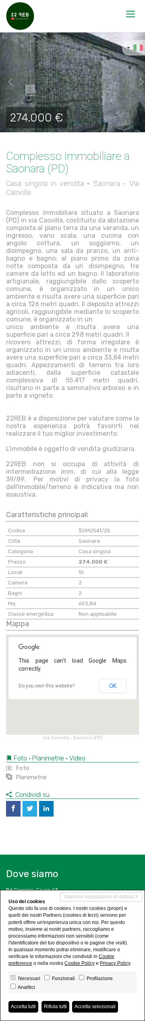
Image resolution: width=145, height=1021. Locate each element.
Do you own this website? (47, 686)
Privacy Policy (115, 963)
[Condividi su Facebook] (13, 809)
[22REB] (20, 16)
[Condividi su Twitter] (30, 809)
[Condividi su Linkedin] (46, 809)
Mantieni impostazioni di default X (101, 897)
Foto (21, 768)
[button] (7, 82)
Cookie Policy (79, 963)
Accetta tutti (23, 1006)
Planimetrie (30, 777)
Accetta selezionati (95, 1006)
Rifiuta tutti (55, 1006)
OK (112, 686)
